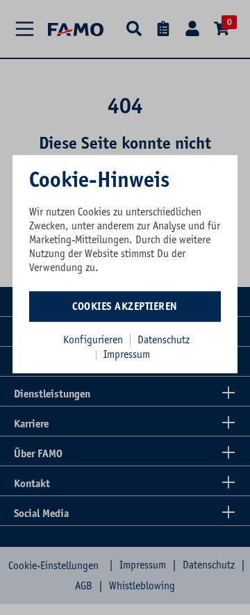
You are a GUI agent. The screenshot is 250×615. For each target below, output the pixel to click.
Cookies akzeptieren (125, 306)
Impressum (126, 354)
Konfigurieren (93, 340)
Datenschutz (164, 340)
